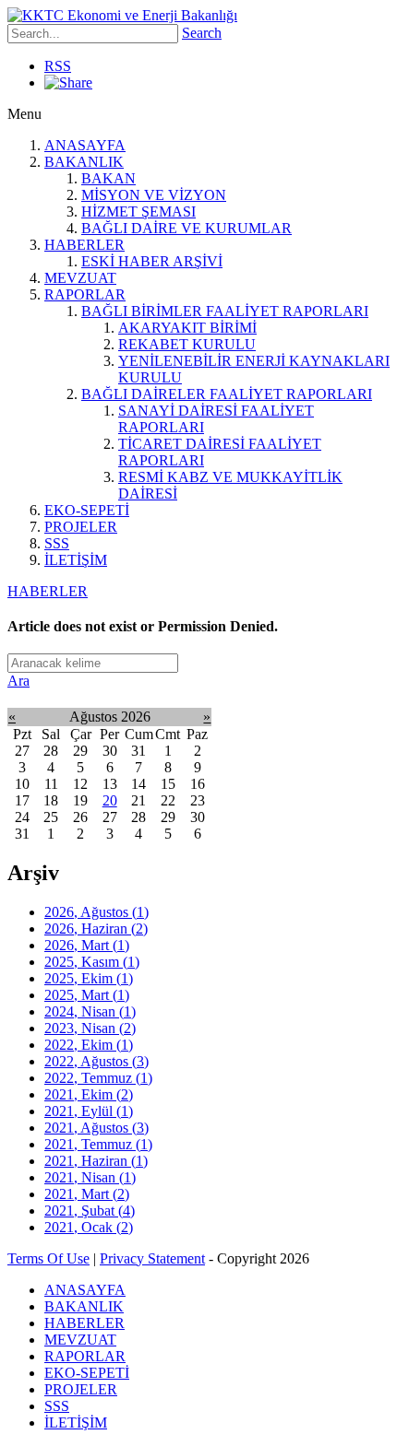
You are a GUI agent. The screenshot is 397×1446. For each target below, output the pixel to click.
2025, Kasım (91, 962)
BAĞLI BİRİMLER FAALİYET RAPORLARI (224, 311)
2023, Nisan (90, 1028)
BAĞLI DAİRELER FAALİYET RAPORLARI (226, 394)
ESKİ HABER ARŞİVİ (152, 261)
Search (202, 33)
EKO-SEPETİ (86, 510)
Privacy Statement (152, 1258)
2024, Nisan (90, 1011)
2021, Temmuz (98, 1144)
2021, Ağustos (96, 1127)
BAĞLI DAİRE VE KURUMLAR (186, 228)
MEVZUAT (80, 278)
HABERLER (84, 245)
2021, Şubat (89, 1210)
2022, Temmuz (98, 1078)
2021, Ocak (88, 1227)
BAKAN (108, 178)
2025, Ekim (88, 978)
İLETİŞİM (75, 560)
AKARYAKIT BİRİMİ (187, 327)
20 (109, 800)
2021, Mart (86, 1194)
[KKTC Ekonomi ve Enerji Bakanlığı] (122, 15)
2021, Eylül (88, 1111)
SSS (56, 543)
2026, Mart (86, 945)
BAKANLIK (84, 162)
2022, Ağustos (96, 1061)
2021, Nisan (90, 1177)
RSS (57, 66)
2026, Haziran (96, 928)
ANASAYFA (85, 145)
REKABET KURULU (187, 344)
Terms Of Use (48, 1258)
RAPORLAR (85, 294)
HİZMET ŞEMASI (138, 211)
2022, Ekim (88, 1044)
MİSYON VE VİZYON (153, 195)
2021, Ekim (88, 1094)
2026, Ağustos (96, 912)
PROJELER (80, 527)
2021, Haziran (96, 1161)
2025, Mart (86, 995)
